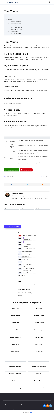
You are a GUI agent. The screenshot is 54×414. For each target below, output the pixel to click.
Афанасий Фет (15, 329)
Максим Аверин (38, 380)
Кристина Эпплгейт (39, 388)
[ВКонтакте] (44, 405)
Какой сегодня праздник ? (24, 292)
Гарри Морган (15, 308)
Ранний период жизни (16, 21)
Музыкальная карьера (16, 23)
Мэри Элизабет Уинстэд (39, 366)
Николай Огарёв (15, 315)
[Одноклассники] (47, 405)
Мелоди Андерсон (39, 329)
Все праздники (22, 275)
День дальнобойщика (29, 248)
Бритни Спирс (39, 337)
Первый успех (17, 25)
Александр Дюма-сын (15, 373)
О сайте (7, 407)
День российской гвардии (27, 265)
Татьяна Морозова (17, 193)
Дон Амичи (39, 308)
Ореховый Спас (28, 242)
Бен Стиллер (39, 351)
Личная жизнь (14, 31)
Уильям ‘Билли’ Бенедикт (15, 388)
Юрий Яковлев (15, 351)
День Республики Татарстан (27, 245)
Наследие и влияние (16, 33)
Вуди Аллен (38, 344)
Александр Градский (15, 366)
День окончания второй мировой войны (29, 269)
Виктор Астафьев (15, 359)
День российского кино (29, 235)
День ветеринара (27, 251)
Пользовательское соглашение (12, 404)
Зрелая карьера (18, 27)
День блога (25, 256)
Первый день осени (27, 262)
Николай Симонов (39, 322)
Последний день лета (28, 254)
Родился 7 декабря (9, 57)
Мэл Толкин (15, 380)
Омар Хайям (15, 322)
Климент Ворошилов (15, 337)
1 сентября (25, 259)
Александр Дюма (39, 315)
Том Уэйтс (10, 19)
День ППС (25, 272)
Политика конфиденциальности (29, 404)
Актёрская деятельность (17, 29)
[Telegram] (50, 405)
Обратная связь (41, 404)
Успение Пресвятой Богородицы (29, 238)
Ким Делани (38, 359)
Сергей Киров (15, 344)
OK (31, 412)
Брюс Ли (38, 373)
